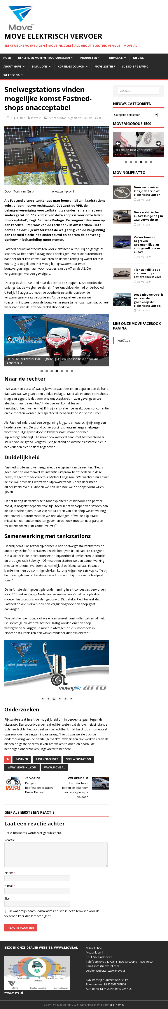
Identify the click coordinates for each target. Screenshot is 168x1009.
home (7, 58)
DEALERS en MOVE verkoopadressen (44, 58)
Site (7, 898)
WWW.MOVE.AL (54, 767)
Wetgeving (12, 75)
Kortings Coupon (71, 66)
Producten (88, 58)
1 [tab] (41, 371)
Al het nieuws (57, 118)
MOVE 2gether (105, 66)
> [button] (103, 339)
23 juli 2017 (17, 118)
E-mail (9, 886)
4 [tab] (57, 371)
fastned (22, 759)
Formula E (115, 58)
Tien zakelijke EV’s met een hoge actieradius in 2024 (147, 273)
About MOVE (12, 66)
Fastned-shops (47, 759)
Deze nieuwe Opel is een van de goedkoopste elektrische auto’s (148, 300)
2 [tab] (47, 371)
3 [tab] (52, 371)
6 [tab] (67, 371)
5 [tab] (62, 371)
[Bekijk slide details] (56, 340)
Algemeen (74, 118)
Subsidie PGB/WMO (135, 66)
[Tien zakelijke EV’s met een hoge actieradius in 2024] (122, 277)
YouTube (123, 340)
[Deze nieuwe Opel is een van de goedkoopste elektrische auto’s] (122, 303)
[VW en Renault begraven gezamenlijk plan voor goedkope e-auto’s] (122, 246)
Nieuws (138, 58)
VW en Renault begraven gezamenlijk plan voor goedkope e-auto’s (147, 244)
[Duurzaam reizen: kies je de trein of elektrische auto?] (122, 196)
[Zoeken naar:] (138, 91)
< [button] (10, 339)
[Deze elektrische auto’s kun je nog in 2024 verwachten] (122, 221)
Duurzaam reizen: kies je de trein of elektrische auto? (147, 191)
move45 (36, 118)
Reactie (9, 840)
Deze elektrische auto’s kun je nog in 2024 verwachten (148, 216)
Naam (9, 873)
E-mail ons (39, 66)
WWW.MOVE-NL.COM (22, 767)
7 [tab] (72, 371)
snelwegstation (78, 759)
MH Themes (117, 1005)
